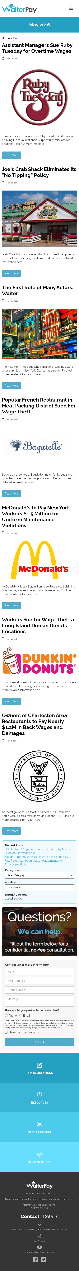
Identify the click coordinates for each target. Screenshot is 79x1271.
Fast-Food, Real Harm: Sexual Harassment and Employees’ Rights (33, 862)
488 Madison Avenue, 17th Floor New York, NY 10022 (39, 1229)
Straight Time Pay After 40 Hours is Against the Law (36, 856)
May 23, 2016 (12, 419)
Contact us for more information (27, 964)
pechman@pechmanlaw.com (39, 1252)
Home (6, 38)
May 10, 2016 (12, 639)
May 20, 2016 (12, 533)
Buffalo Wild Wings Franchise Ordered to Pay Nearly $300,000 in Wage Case (37, 851)
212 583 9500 (39, 1241)
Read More (11, 155)
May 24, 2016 (12, 301)
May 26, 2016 (12, 59)
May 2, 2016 (11, 741)
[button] (71, 8)
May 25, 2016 (12, 183)
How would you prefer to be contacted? (32, 1010)
